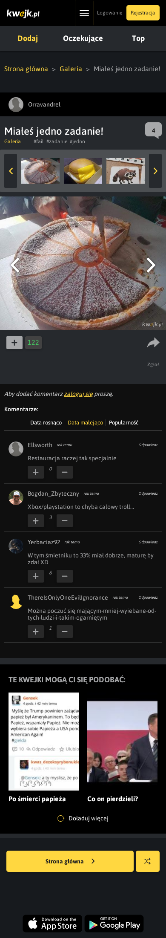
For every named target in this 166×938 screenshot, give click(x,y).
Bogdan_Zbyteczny (53, 493)
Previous (10, 171)
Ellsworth (40, 445)
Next (155, 171)
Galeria (71, 68)
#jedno (77, 141)
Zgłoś (153, 364)
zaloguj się (78, 393)
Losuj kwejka (148, 861)
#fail (39, 141)
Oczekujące (83, 38)
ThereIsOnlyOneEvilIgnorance (68, 597)
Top (138, 38)
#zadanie (56, 141)
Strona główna (26, 68)
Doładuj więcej (88, 817)
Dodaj (27, 38)
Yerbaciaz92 (44, 542)
